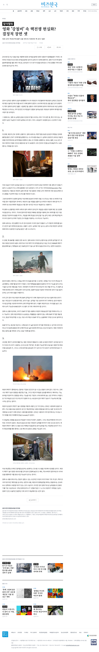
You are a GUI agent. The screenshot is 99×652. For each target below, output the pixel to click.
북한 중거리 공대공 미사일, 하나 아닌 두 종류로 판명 (75, 115)
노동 (50, 11)
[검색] (7, 4)
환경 (73, 11)
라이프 (84, 11)
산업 (26, 11)
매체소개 (13, 632)
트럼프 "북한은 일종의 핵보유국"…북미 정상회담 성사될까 (76, 98)
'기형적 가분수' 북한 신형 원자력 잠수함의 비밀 (77, 82)
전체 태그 (86, 632)
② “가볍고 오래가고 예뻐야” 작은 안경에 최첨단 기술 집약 (75, 152)
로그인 (94, 4)
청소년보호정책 (64, 632)
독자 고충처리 (33, 632)
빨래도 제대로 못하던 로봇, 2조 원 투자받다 (76, 169)
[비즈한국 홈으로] (49, 4)
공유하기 (33, 500)
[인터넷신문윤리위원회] (92, 635)
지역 (79, 11)
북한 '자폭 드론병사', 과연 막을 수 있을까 (75, 67)
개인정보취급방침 (43, 632)
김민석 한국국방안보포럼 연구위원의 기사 (13, 559)
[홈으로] (5, 634)
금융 (32, 11)
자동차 (61, 11)
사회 (67, 11)
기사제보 (26, 632)
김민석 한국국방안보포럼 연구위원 (11, 43)
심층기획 (19, 11)
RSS (80, 632)
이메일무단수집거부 (54, 632)
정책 (44, 11)
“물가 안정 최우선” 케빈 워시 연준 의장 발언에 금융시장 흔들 (76, 135)
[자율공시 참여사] (94, 642)
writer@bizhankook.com (9, 519)
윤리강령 (20, 632)
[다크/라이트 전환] (3, 5)
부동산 (37, 11)
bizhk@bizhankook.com (72, 645)
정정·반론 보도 (73, 632)
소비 (55, 11)
